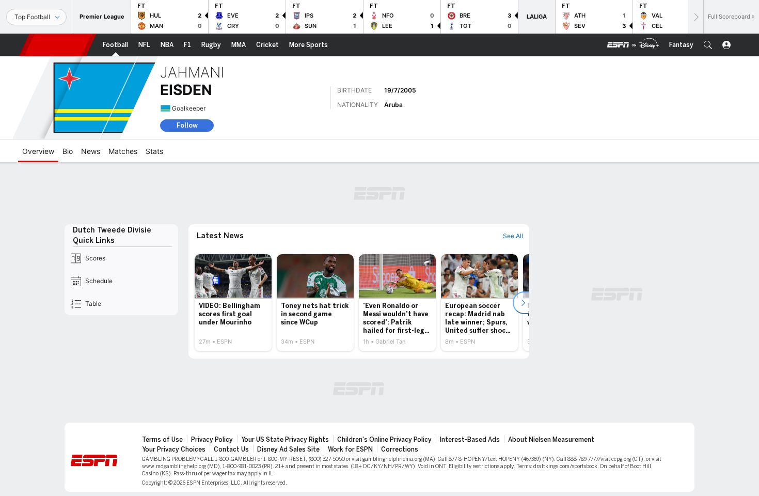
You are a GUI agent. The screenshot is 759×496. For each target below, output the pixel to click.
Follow (187, 125)
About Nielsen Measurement (551, 439)
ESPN (58, 45)
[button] (708, 45)
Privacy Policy (212, 439)
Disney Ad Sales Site (288, 449)
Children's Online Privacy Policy (384, 439)
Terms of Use (162, 439)
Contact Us (231, 449)
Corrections (399, 449)
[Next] (695, 17)
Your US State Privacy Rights (285, 439)
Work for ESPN (350, 449)
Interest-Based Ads (470, 439)
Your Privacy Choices (173, 449)
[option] (233, 302)
